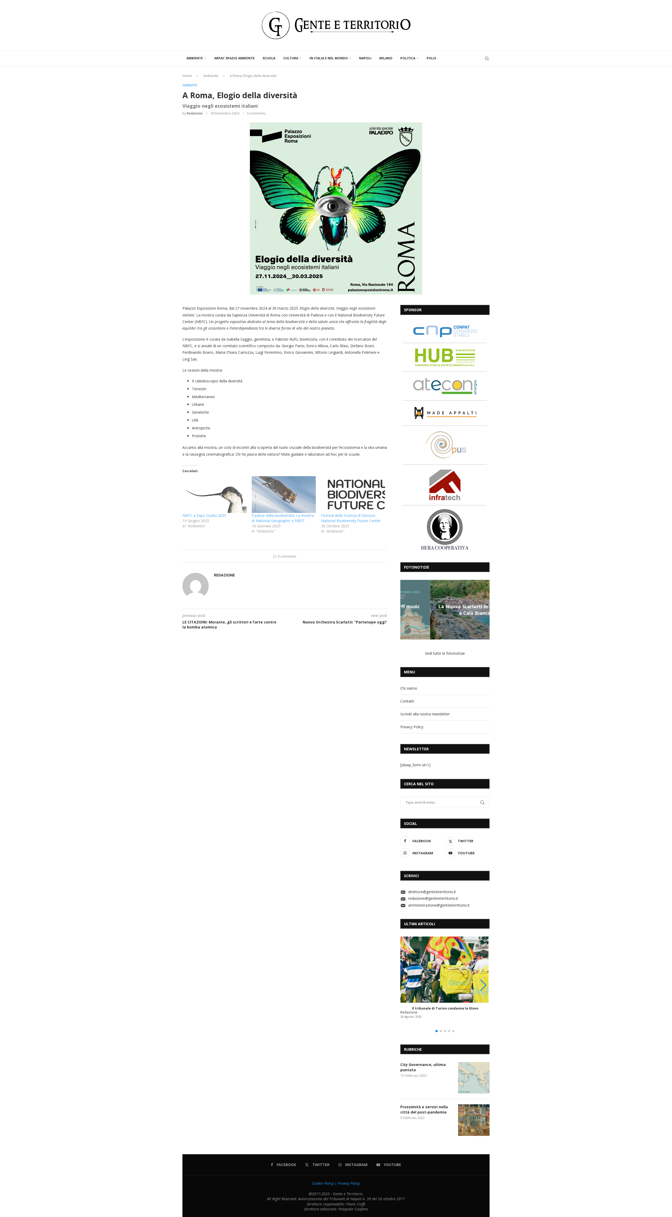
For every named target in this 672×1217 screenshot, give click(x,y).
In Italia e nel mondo (328, 58)
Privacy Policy (411, 726)
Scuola (268, 58)
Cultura (290, 58)
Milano (385, 58)
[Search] (487, 58)
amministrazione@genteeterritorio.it (439, 905)
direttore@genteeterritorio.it (432, 891)
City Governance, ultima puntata (423, 1067)
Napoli (365, 58)
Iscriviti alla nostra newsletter (425, 713)
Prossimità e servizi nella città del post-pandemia (424, 1109)
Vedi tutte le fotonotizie (445, 653)
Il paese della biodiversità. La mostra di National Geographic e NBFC (283, 518)
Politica (407, 58)
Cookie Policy (323, 1183)
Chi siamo (408, 688)
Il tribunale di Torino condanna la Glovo (445, 1008)
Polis (431, 58)
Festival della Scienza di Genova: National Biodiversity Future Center (351, 518)
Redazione (195, 113)
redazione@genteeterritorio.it (433, 898)
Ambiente (194, 58)
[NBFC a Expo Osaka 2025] (214, 494)
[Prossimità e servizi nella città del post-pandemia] (474, 1120)
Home (187, 75)
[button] (405, 609)
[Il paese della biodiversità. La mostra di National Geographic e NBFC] (284, 494)
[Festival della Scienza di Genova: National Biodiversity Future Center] (353, 494)
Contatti (407, 701)
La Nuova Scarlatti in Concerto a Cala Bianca (444, 609)
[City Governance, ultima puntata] (474, 1078)
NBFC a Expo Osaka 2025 (204, 515)
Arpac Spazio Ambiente (234, 58)
